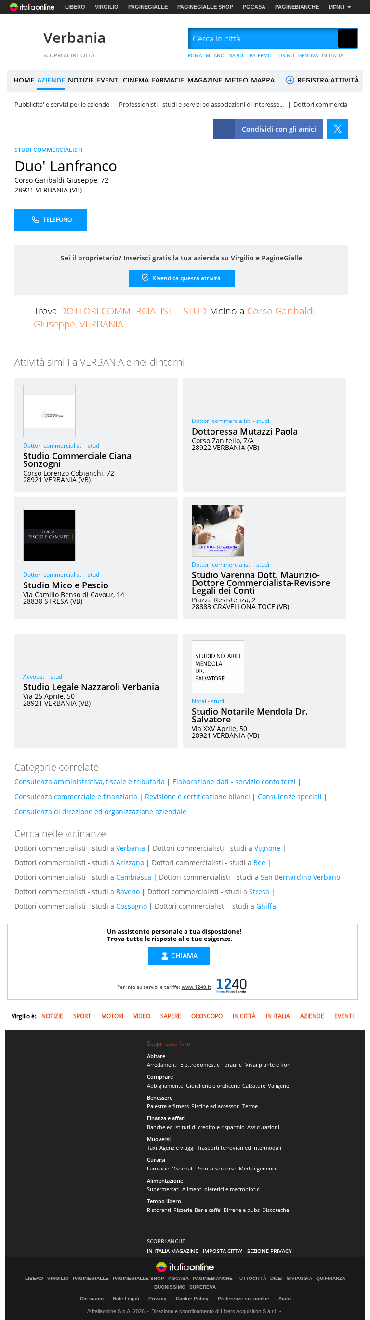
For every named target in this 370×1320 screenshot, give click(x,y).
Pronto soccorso (216, 1168)
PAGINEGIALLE (148, 7)
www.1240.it (196, 986)
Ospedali (183, 1168)
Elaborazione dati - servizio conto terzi (234, 781)
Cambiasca (133, 877)
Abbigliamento (165, 1085)
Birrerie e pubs (242, 1209)
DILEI (276, 1278)
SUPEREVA (202, 1287)
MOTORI (112, 1016)
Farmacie (158, 1168)
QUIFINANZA (330, 1278)
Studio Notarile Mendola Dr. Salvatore (250, 715)
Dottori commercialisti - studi (62, 445)
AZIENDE (51, 79)
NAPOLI (237, 55)
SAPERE (170, 1016)
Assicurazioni (263, 1126)
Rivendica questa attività (186, 277)
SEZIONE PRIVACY (269, 1250)
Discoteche (275, 1209)
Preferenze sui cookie (243, 1298)
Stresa (259, 891)
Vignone (267, 848)
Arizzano (130, 862)
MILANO (215, 55)
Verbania (74, 37)
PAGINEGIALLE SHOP (205, 7)
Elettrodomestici (200, 1064)
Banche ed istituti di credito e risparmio (196, 1126)
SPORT (82, 1016)
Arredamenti (162, 1064)
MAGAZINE (204, 79)
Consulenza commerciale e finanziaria (75, 796)
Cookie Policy (192, 1298)
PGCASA (254, 7)
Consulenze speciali (290, 796)
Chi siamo (92, 1298)
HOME (23, 79)
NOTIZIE (81, 79)
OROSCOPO (207, 1016)
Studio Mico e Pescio (65, 585)
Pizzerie (182, 1209)
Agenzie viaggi (177, 1147)
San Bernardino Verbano (300, 877)
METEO (236, 79)
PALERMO (261, 55)
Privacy (157, 1298)
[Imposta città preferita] (19, 38)
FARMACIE (168, 79)
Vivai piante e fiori (268, 1064)
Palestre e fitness (168, 1106)
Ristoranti (159, 1209)
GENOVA (308, 55)
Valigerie (278, 1085)
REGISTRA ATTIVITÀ (327, 79)
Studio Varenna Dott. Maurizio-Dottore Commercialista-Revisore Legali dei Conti (261, 582)
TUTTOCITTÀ (251, 1278)
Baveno (128, 891)
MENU (336, 7)
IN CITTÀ (244, 1016)
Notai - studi (208, 701)
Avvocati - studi (43, 676)
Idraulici (233, 1064)
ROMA (195, 55)
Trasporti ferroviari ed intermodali (239, 1147)
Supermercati (163, 1189)
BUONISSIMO (169, 1287)
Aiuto (284, 1298)
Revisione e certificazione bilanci (197, 796)
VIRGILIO (107, 7)
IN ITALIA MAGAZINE (172, 1250)
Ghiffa (266, 906)
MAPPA (263, 79)
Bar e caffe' (208, 1209)
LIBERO (75, 7)
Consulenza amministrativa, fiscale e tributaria (89, 781)
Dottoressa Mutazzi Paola (245, 431)
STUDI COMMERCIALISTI (48, 150)
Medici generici (257, 1168)
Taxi (152, 1147)
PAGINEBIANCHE (297, 7)
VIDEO (141, 1016)
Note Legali (126, 1298)
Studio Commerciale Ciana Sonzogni (77, 459)
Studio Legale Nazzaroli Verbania (91, 687)
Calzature (253, 1085)
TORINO (285, 55)
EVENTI (108, 79)
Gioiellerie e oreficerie (213, 1085)
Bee (259, 862)
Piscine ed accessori (215, 1106)
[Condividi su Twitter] (337, 129)
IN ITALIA (333, 55)
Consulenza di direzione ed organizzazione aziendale (100, 811)
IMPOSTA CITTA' (222, 1250)
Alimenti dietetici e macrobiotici (221, 1189)
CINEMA (136, 79)
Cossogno (131, 906)
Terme (250, 1106)
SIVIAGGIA (299, 1278)
